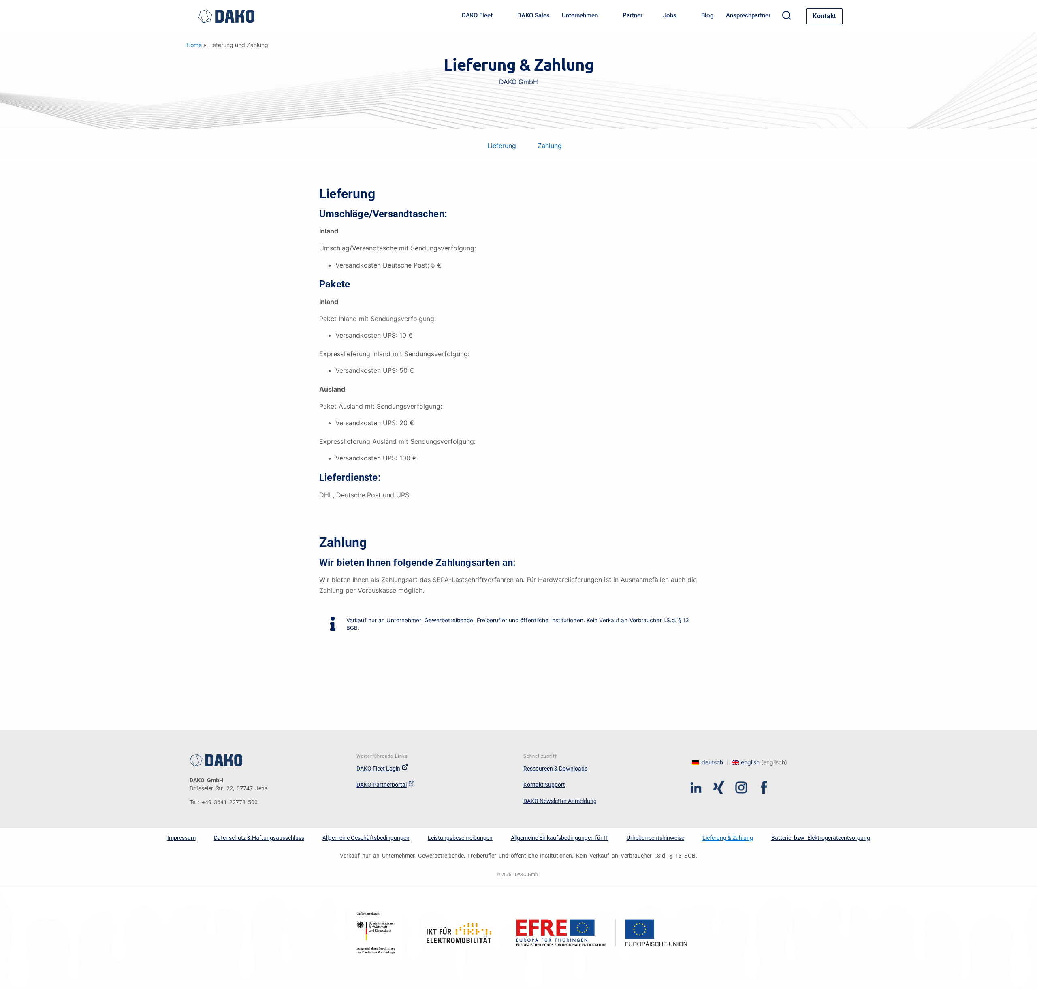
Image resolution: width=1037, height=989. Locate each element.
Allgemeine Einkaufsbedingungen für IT (559, 838)
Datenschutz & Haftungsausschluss (259, 838)
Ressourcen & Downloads (555, 768)
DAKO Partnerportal (381, 784)
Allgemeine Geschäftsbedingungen (366, 838)
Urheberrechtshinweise (655, 838)
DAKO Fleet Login (378, 768)
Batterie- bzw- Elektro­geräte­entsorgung (820, 838)
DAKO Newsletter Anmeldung (560, 801)
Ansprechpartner (748, 15)
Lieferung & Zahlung (727, 838)
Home (194, 44)
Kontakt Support (544, 784)
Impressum (181, 838)
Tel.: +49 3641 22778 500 (224, 802)
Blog (707, 15)
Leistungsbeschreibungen (460, 838)
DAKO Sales (533, 15)
